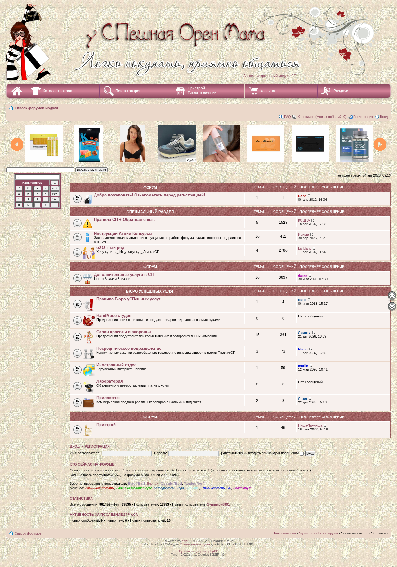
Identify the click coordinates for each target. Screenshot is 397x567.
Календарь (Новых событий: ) (322, 117)
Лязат (302, 398)
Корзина (267, 91)
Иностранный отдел (116, 364)
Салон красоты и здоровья (123, 332)
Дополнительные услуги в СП (124, 274)
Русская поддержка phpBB (198, 551)
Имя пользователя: (85, 453)
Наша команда (284, 533)
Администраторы (99, 488)
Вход (384, 117)
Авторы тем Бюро (169, 488)
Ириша (303, 234)
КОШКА (304, 220)
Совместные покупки (195, 544)
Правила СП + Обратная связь (124, 219)
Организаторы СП (216, 488)
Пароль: (160, 453)
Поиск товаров (128, 91)
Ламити (304, 333)
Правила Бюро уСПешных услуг (128, 299)
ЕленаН (153, 483)
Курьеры (192, 488)
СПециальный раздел (150, 212)
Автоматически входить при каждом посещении (261, 453)
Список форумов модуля (36, 108)
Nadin (303, 349)
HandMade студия (114, 315)
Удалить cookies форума (318, 533)
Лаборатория (109, 381)
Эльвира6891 (218, 504)
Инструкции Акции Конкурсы (123, 233)
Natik (302, 300)
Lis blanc (304, 248)
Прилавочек (108, 397)
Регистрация (363, 117)
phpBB (187, 540)
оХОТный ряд (110, 247)
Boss (302, 196)
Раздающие (242, 488)
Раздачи (340, 91)
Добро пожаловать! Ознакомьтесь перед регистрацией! (149, 195)
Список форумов (28, 533)
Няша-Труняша (310, 425)
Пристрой (202, 90)
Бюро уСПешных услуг (150, 291)
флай (302, 275)
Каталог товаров (57, 91)
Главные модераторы (134, 488)
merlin (303, 365)
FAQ (287, 117)
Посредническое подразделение (128, 348)
